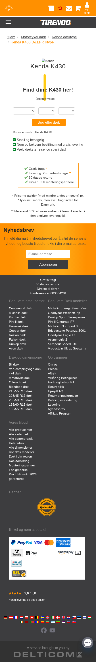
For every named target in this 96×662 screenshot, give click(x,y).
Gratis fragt (48, 280)
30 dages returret (48, 284)
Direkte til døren (48, 288)
